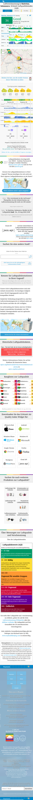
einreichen (28, 789)
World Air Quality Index (25, 648)
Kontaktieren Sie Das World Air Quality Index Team (16, 695)
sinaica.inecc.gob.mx (16, 165)
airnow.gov (18, 166)
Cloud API (24, 459)
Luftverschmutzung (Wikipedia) (13, 620)
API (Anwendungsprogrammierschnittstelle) (16, 725)
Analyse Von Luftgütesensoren (16, 707)
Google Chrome (9, 448)
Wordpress (9, 460)
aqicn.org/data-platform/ (16, 369)
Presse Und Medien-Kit (16, 697)
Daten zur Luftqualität (16, 714)
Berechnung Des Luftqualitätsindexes (16, 716)
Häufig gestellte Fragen (16, 711)
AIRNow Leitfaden (8, 622)
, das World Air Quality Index (10, 655)
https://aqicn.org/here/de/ (16, 206)
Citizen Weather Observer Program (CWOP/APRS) (16, 760)
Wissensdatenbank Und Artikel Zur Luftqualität (16, 704)
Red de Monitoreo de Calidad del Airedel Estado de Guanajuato (16, 766)
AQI (8, 15)
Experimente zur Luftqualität (16, 705)
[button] (18, 58)
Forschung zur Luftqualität (16, 700)
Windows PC (24, 436)
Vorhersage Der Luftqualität (16, 717)
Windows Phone (9, 436)
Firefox (23, 448)
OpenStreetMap (23, 73)
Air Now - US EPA (16, 764)
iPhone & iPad (9, 425)
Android (24, 425)
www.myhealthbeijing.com (11, 635)
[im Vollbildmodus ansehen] (30, 15)
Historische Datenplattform (16, 726)
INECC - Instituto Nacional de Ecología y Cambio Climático (16, 762)
